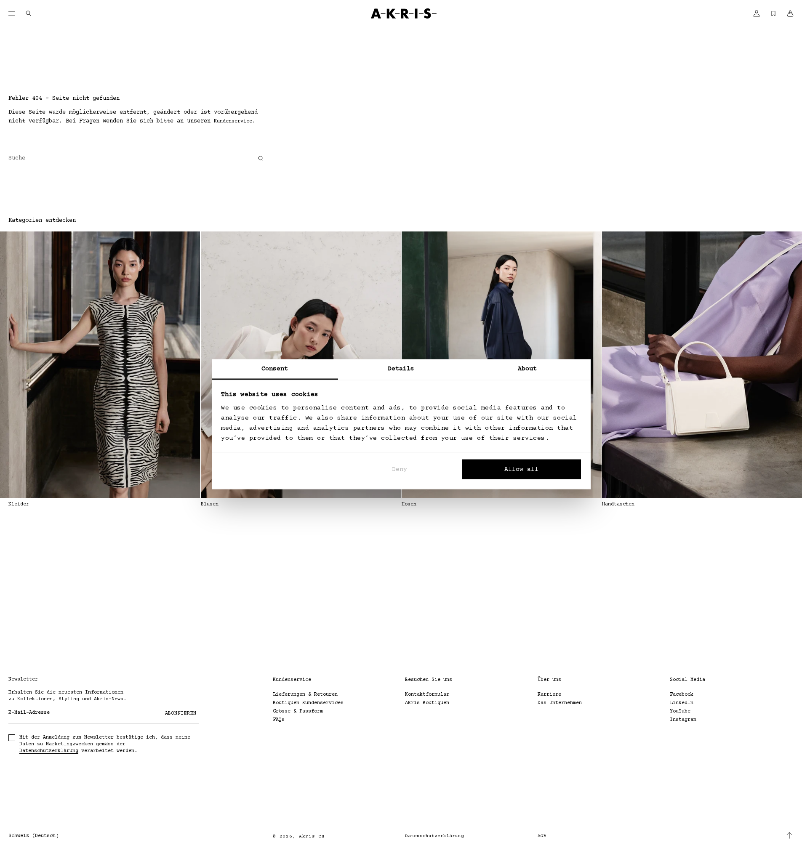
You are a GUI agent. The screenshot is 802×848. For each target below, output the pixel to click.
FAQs (279, 720)
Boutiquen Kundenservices (308, 703)
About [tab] (527, 368)
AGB (542, 836)
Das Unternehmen (560, 703)
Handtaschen (618, 504)
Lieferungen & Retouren (305, 694)
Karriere (549, 694)
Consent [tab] (274, 368)
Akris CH (312, 836)
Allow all (521, 469)
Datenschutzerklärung (48, 751)
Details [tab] (401, 368)
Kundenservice (233, 121)
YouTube (680, 711)
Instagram (683, 720)
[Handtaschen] (702, 364)
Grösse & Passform (298, 711)
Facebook (681, 694)
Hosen (409, 504)
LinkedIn (681, 703)
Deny (399, 469)
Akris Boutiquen (427, 703)
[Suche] (261, 158)
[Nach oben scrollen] (789, 835)
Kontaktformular (427, 694)
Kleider (18, 504)
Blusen (209, 504)
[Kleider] (100, 364)
